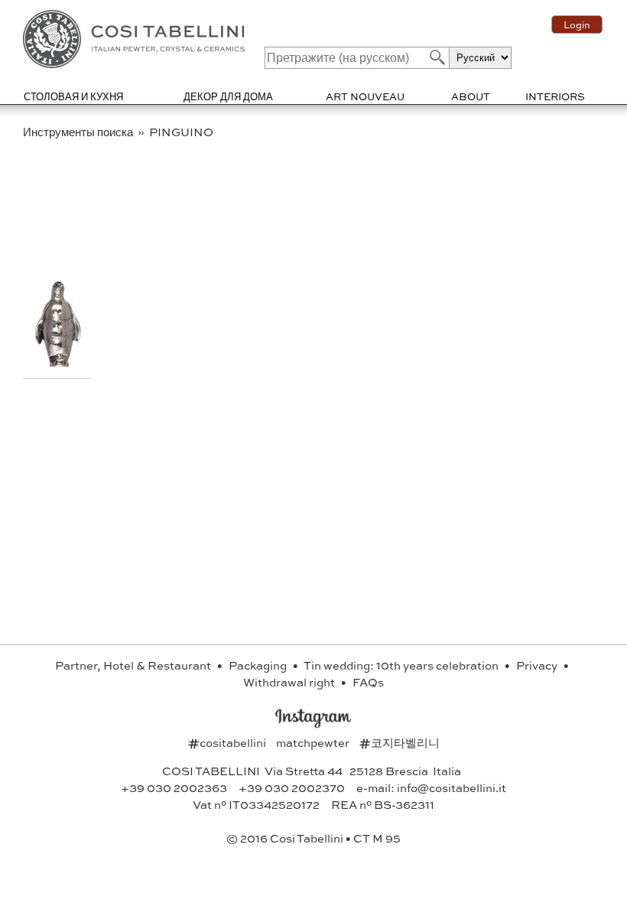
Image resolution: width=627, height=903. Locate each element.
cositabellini (228, 742)
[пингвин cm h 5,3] (58, 361)
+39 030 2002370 (292, 787)
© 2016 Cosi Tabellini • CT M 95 (313, 838)
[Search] (436, 57)
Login (577, 24)
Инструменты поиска (79, 131)
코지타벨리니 (399, 742)
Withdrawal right (290, 681)
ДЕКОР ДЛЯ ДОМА (228, 96)
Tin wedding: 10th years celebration (402, 665)
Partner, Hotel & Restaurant (134, 665)
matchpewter (314, 742)
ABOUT (470, 96)
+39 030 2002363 (174, 787)
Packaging (259, 665)
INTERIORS (555, 96)
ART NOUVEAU (365, 96)
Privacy (538, 665)
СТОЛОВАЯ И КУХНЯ (73, 96)
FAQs (368, 681)
